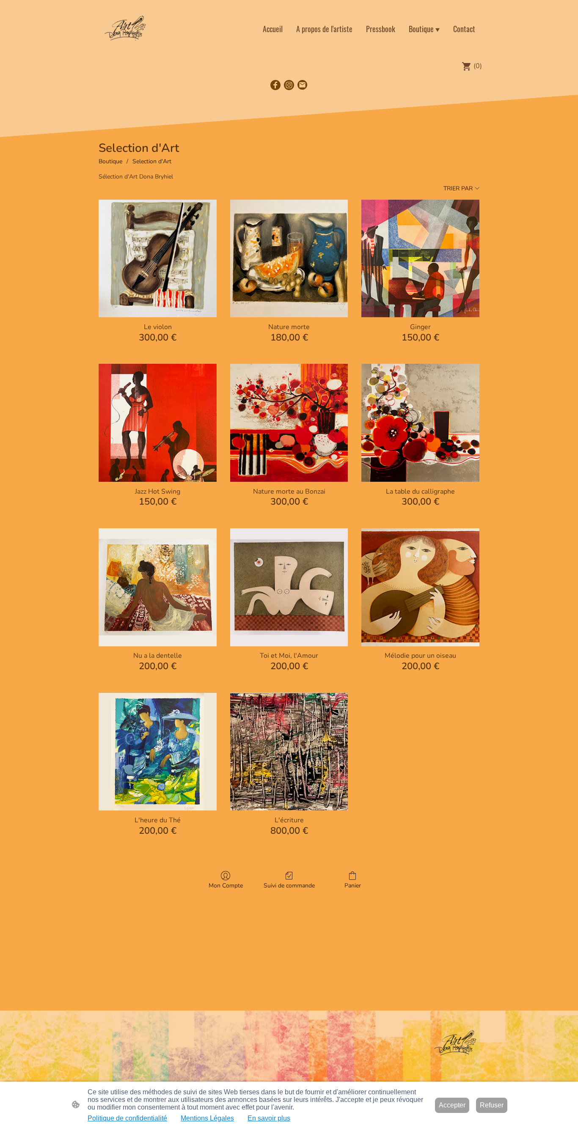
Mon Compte (226, 886)
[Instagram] (289, 85)
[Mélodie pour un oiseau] (420, 587)
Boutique (110, 161)
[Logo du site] (125, 29)
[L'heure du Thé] (158, 752)
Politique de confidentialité (127, 1118)
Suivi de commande (289, 886)
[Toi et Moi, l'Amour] (289, 587)
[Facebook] (275, 85)
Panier (352, 886)
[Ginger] (420, 259)
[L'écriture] (289, 752)
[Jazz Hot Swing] (158, 423)
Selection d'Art (151, 161)
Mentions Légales (207, 1118)
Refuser (492, 1105)
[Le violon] (158, 259)
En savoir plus (269, 1118)
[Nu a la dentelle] (158, 587)
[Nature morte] (289, 259)
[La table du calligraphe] (420, 423)
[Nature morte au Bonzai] (289, 423)
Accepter (452, 1105)
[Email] (302, 85)
